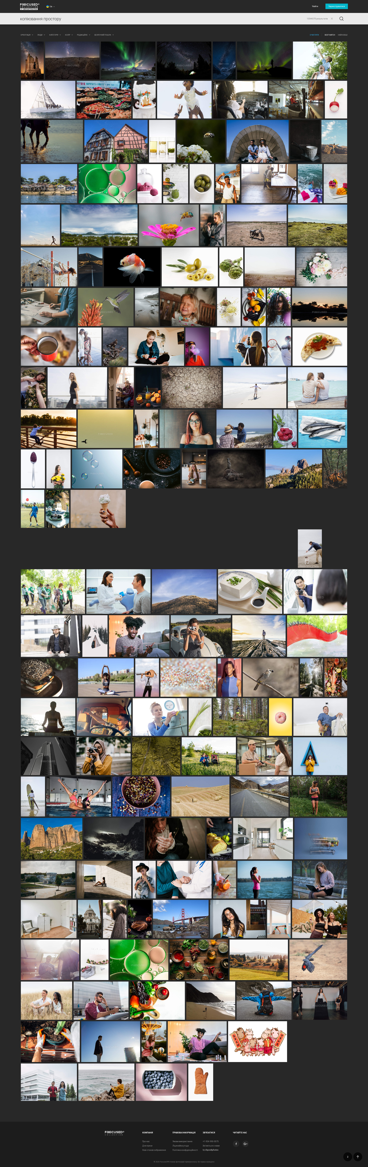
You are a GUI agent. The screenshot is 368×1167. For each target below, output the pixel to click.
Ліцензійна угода (180, 1146)
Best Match (330, 35)
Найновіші (342, 35)
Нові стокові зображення (154, 1150)
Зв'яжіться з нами (211, 1146)
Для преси (147, 1146)
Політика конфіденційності (185, 1150)
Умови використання (182, 1141)
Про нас (146, 1141)
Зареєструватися (336, 6)
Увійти (315, 6)
